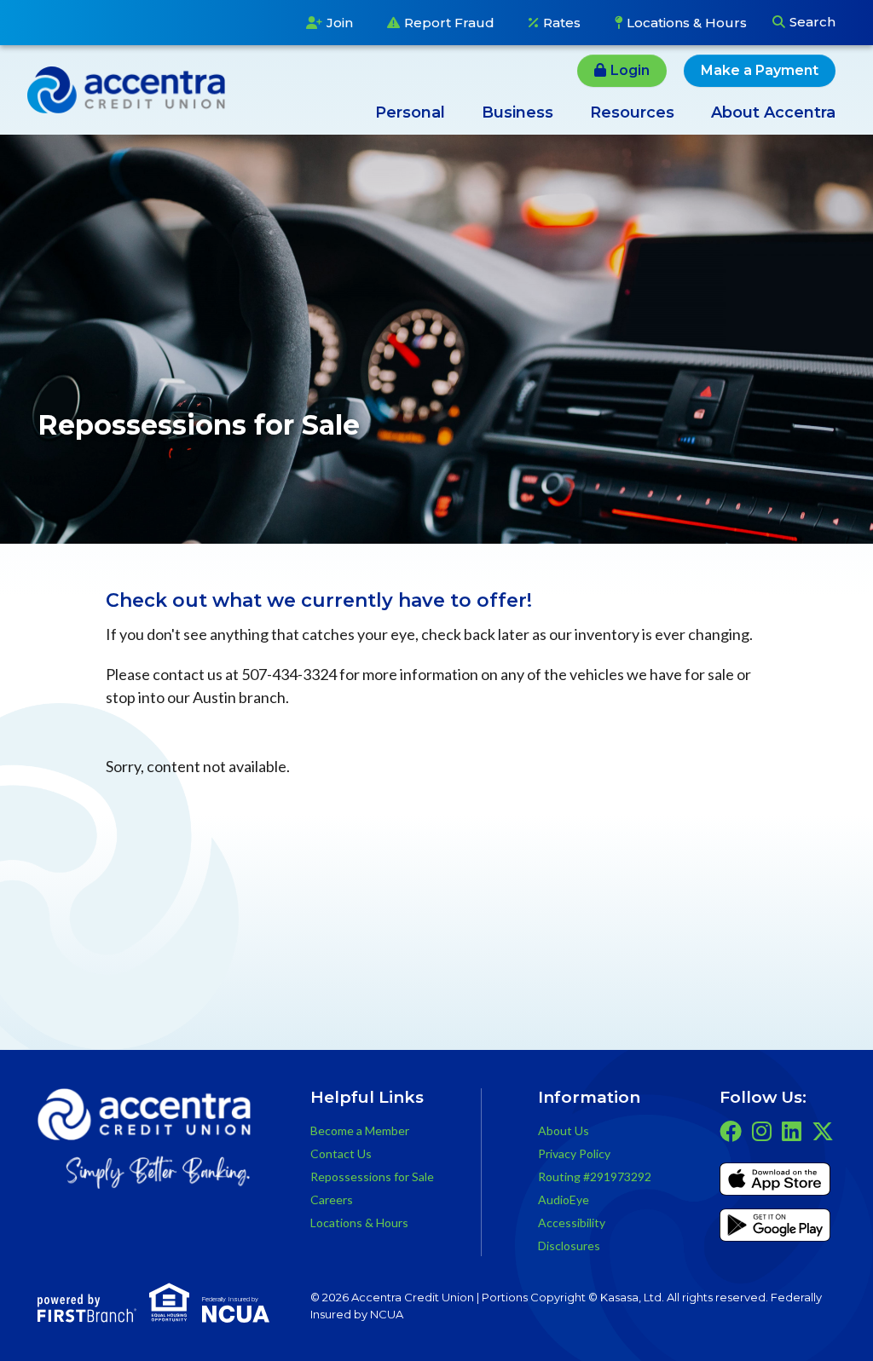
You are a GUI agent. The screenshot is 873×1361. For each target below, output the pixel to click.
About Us (563, 1130)
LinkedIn (791, 1131)
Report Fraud (449, 22)
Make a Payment (759, 70)
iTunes (775, 1182)
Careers (331, 1199)
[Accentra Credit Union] (126, 87)
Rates (562, 22)
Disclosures (569, 1245)
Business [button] (517, 112)
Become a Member (359, 1130)
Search (812, 22)
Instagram (762, 1131)
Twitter (823, 1131)
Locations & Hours (687, 22)
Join (340, 22)
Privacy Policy (574, 1153)
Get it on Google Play (775, 1228)
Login (630, 70)
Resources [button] (632, 112)
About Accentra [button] (773, 112)
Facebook (731, 1131)
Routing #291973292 (594, 1176)
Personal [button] (410, 112)
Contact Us (341, 1153)
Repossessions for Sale (372, 1176)
